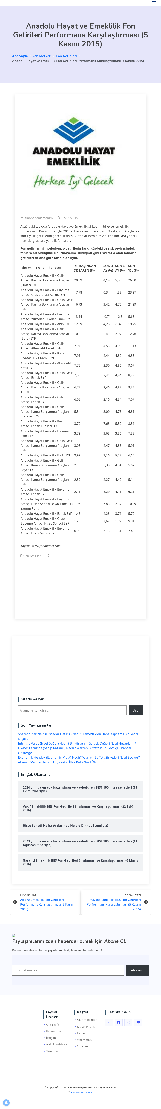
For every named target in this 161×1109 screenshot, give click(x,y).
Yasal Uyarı (53, 1051)
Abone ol (137, 970)
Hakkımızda (53, 1031)
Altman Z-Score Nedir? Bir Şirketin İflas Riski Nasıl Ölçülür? (61, 762)
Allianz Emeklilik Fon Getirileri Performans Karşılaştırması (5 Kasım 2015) (47, 904)
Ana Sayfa (52, 1024)
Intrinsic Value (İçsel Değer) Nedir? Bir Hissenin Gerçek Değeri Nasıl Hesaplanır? (77, 743)
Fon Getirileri (32, 556)
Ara (135, 710)
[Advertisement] (80, 585)
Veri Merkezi (85, 1039)
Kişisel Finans (86, 1026)
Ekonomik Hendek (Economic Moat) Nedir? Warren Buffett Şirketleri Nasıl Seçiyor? (79, 757)
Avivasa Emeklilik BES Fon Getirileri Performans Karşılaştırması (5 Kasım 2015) (114, 904)
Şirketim (82, 1046)
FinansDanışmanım (81, 1092)
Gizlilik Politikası (56, 1044)
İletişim (51, 1037)
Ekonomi (82, 1033)
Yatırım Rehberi (87, 1020)
